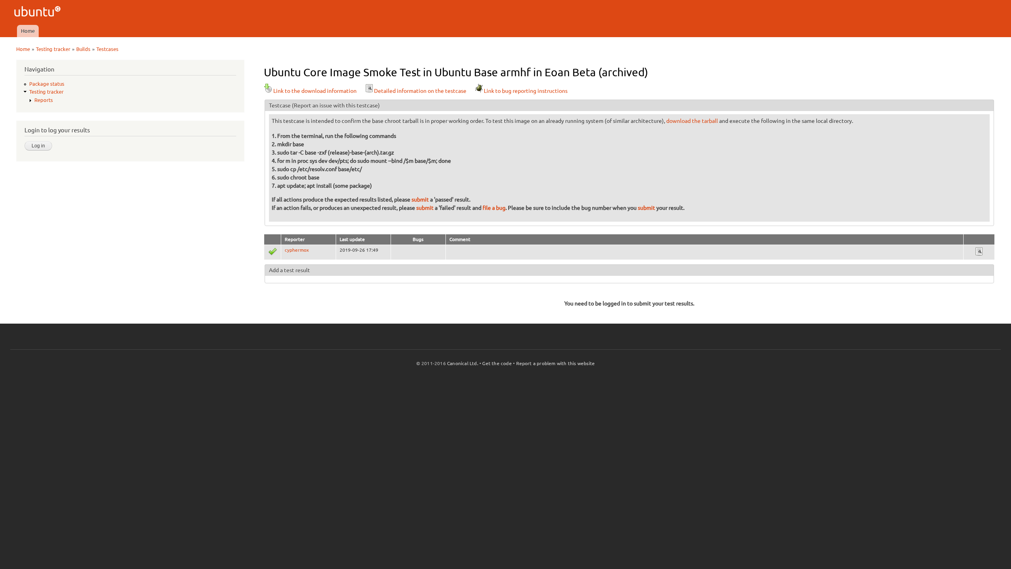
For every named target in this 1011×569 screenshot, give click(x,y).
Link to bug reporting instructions (526, 91)
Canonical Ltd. (462, 363)
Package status (46, 84)
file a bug (494, 208)
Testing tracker (53, 49)
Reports (43, 100)
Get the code (496, 363)
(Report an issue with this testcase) (336, 105)
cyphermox (297, 249)
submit (420, 199)
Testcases (107, 49)
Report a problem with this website (555, 363)
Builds (83, 49)
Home (28, 31)
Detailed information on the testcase (420, 91)
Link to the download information (315, 91)
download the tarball (692, 121)
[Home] (38, 12)
